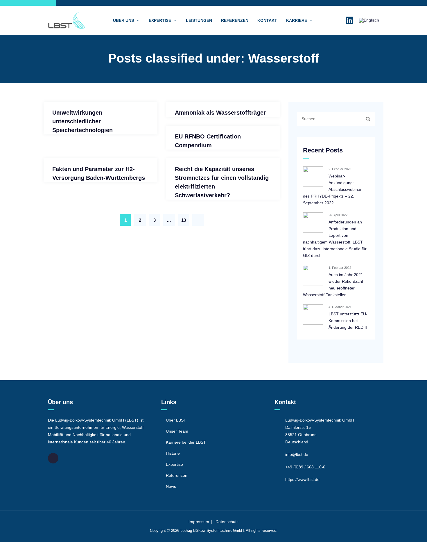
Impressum (199, 521)
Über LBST (176, 420)
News (171, 486)
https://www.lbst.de (302, 479)
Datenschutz (227, 521)
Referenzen (234, 20)
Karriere (296, 20)
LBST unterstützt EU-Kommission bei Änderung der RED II (348, 321)
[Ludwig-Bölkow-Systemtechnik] (66, 20)
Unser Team (177, 431)
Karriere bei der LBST (186, 442)
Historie (173, 453)
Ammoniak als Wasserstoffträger (220, 112)
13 (183, 220)
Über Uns (123, 20)
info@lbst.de (296, 454)
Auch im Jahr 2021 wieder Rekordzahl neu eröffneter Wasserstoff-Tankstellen (333, 284)
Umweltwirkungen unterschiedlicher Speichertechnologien (82, 121)
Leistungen (199, 20)
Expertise (160, 20)
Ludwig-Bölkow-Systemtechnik (206, 530)
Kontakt (267, 20)
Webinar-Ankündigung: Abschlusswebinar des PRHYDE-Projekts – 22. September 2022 (332, 189)
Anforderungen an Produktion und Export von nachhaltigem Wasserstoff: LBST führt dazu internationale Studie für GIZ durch (335, 239)
